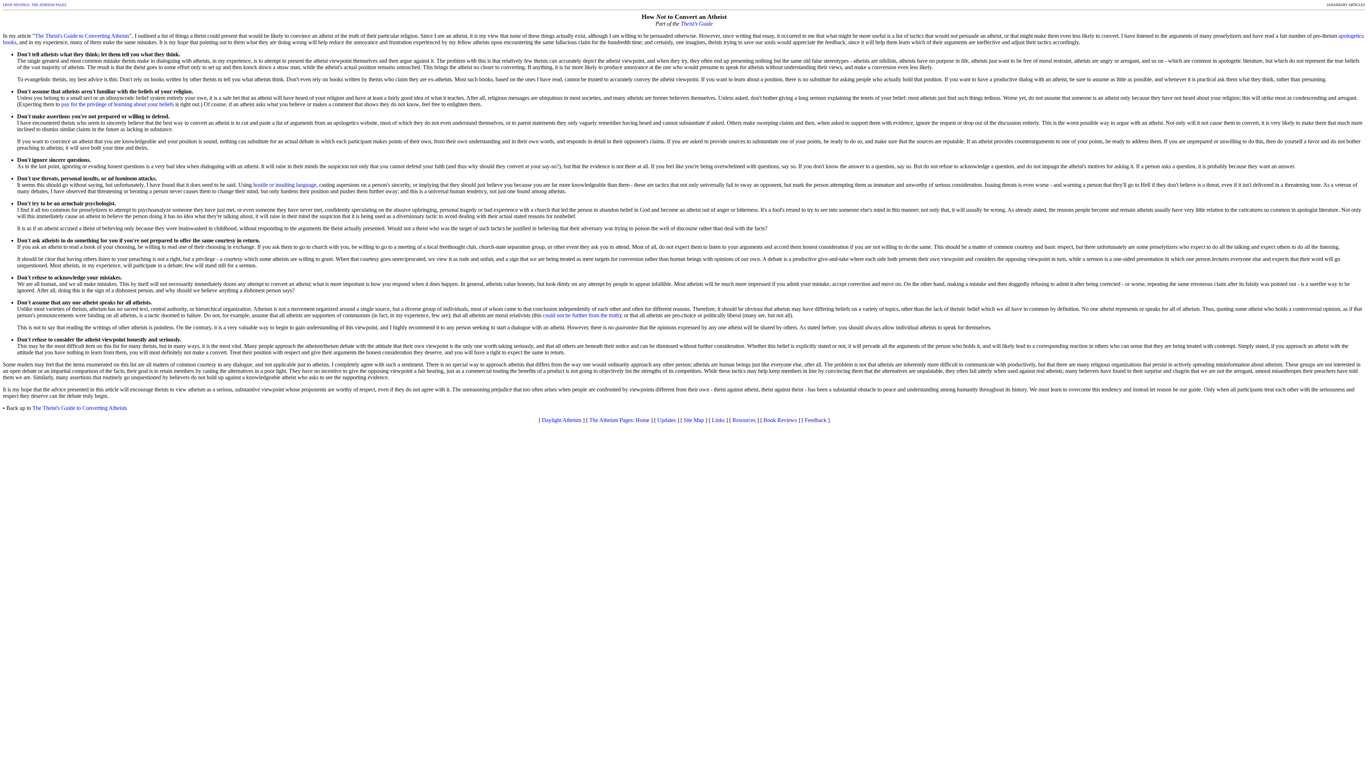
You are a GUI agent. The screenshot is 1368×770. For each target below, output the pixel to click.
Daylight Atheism (561, 420)
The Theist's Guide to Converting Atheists (82, 36)
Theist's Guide (697, 24)
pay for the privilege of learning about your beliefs (117, 104)
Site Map (694, 420)
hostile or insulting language (284, 185)
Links (718, 420)
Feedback (815, 420)
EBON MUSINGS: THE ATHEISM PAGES (35, 5)
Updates (666, 420)
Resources (744, 420)
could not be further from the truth (581, 315)
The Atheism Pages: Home (619, 420)
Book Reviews (780, 420)
